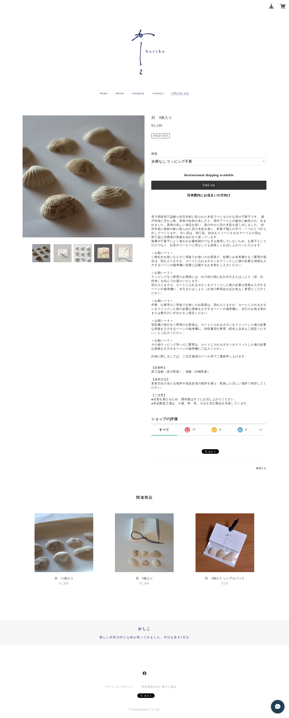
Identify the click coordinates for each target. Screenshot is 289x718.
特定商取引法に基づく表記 (159, 686)
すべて (164, 429)
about (120, 93)
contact (158, 93)
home (104, 93)
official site (180, 93)
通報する (261, 468)
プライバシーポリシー (119, 686)
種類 (154, 153)
